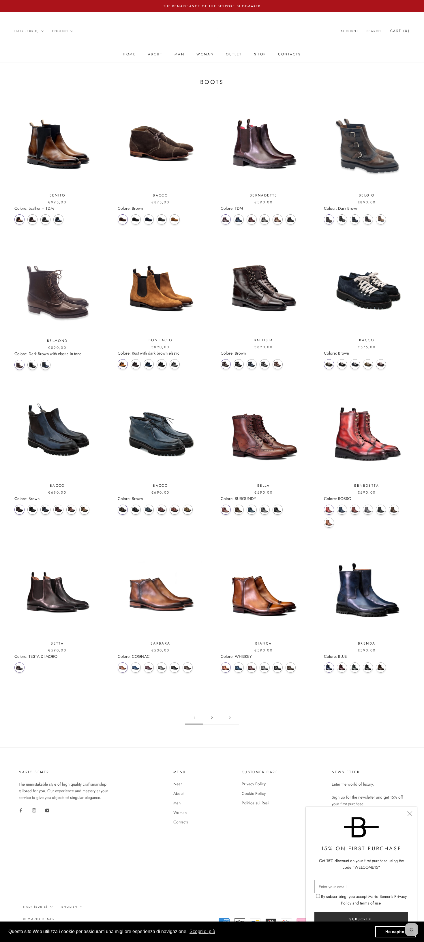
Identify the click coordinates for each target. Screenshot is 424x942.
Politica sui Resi (255, 803)
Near (177, 784)
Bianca (263, 643)
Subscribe (361, 919)
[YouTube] (47, 810)
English (60, 31)
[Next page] (230, 717)
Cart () (400, 30)
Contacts (289, 54)
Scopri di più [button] (202, 931)
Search (374, 31)
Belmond (57, 340)
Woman (205, 54)
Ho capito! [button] (395, 931)
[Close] (409, 813)
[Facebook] (21, 810)
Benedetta (366, 485)
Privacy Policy (254, 784)
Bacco (160, 195)
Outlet (234, 54)
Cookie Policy (254, 793)
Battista (263, 340)
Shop (260, 54)
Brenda (366, 643)
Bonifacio (160, 340)
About (155, 54)
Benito (57, 195)
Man (179, 54)
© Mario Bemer (39, 919)
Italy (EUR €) (26, 31)
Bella (263, 485)
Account (350, 31)
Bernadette (263, 195)
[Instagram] (34, 810)
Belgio (366, 195)
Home (129, 54)
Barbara (160, 643)
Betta (57, 643)
